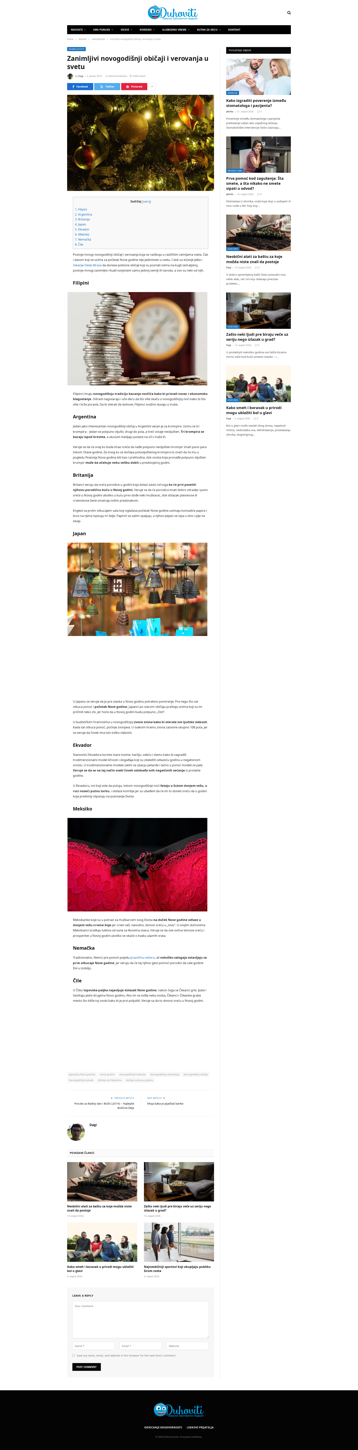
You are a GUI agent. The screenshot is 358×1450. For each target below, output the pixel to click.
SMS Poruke (101, 29)
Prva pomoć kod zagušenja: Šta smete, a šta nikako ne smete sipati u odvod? (255, 183)
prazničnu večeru (142, 957)
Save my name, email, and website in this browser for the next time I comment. (126, 1355)
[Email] (54, 247)
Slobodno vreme (174, 29)
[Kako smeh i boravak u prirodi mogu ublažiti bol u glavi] (102, 1242)
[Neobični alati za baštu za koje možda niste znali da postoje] (102, 1182)
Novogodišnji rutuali (81, 1080)
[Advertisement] (140, 668)
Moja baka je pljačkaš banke (165, 1103)
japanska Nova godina (82, 1074)
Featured (233, 248)
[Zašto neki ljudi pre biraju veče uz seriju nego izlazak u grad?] (179, 1182)
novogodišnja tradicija (132, 1074)
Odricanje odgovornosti (163, 1427)
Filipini (81, 209)
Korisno (146, 29)
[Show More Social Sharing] (152, 86)
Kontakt (234, 29)
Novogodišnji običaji (196, 1074)
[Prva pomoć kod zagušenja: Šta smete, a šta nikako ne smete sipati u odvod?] (258, 154)
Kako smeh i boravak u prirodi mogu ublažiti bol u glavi (100, 1269)
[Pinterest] (54, 238)
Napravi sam (235, 170)
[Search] (289, 12)
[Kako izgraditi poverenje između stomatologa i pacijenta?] (258, 77)
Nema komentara (118, 76)
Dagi (80, 76)
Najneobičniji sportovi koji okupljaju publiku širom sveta (177, 1269)
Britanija (82, 219)
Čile (79, 244)
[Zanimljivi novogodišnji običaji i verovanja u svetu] (140, 143)
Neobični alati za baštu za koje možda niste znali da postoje (99, 1208)
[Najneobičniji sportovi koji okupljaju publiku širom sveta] (179, 1242)
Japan (80, 224)
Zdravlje (233, 92)
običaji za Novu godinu (139, 1080)
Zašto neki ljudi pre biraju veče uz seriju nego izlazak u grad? (177, 1208)
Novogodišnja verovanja (164, 1074)
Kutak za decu (207, 29)
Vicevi (125, 29)
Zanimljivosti (76, 49)
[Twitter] (54, 219)
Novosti (77, 29)
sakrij (146, 201)
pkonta (229, 111)
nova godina (107, 1074)
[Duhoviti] (132, 12)
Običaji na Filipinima (109, 1080)
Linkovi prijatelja (200, 1427)
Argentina (83, 214)
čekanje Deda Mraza (87, 265)
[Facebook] (54, 209)
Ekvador (82, 229)
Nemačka (83, 239)
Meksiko (82, 234)
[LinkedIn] (54, 228)
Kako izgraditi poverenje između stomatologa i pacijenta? (256, 103)
